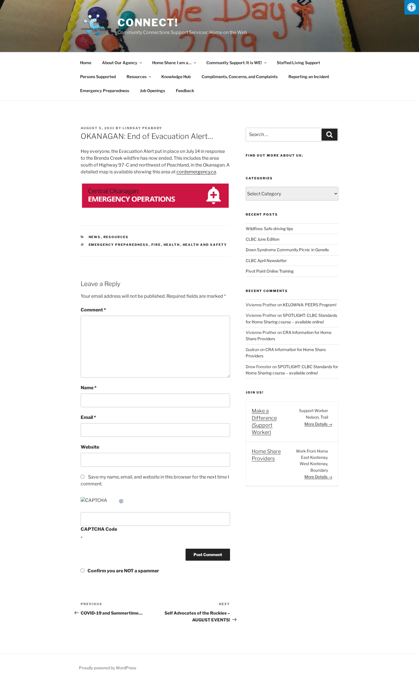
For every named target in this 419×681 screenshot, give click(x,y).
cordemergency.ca (196, 172)
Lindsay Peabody (142, 128)
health (172, 245)
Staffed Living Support (298, 62)
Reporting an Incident (308, 76)
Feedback (185, 90)
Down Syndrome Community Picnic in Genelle (287, 249)
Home (85, 62)
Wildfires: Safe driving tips (269, 228)
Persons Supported (98, 76)
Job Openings (152, 90)
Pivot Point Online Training (270, 271)
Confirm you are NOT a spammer (123, 570)
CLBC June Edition (262, 239)
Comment (93, 310)
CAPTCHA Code (99, 529)
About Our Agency (119, 62)
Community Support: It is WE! (234, 62)
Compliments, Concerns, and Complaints (240, 76)
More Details (316, 423)
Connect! (147, 22)
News (95, 237)
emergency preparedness (119, 245)
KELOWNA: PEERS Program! (309, 304)
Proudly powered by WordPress (107, 667)
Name (89, 387)
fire (156, 245)
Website (90, 447)
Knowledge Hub (176, 76)
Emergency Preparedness (104, 90)
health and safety (205, 245)
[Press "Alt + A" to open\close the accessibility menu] (411, 7)
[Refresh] (121, 500)
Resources (137, 76)
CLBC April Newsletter (266, 260)
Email (88, 417)
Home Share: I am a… (172, 62)
